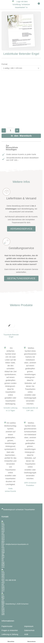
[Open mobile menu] (4, 5)
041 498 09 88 (10, 580)
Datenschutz (29, 630)
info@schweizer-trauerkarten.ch (16, 544)
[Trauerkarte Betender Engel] (11, 318)
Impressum (28, 626)
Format (4, 64)
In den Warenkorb (21, 135)
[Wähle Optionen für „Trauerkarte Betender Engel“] (9, 325)
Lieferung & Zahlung (10, 634)
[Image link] (18, 509)
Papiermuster (7, 626)
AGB (26, 634)
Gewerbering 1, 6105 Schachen (16, 604)
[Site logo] (21, 4)
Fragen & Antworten (10, 630)
